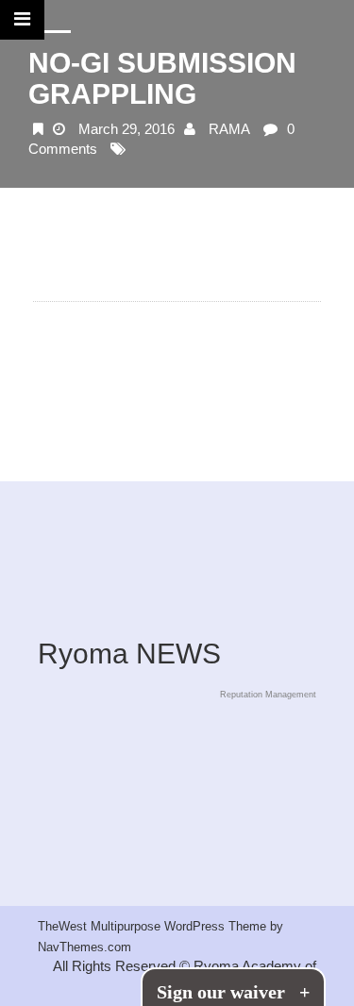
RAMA (229, 129)
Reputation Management (268, 694)
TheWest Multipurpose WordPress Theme (154, 926)
